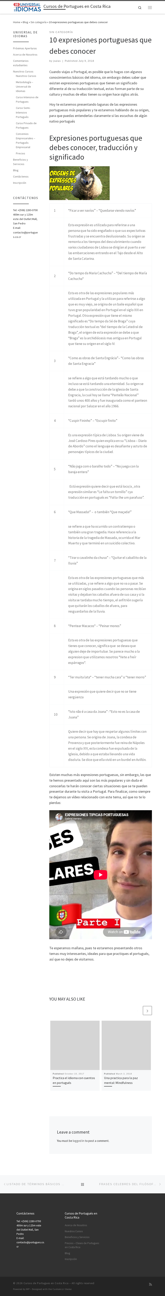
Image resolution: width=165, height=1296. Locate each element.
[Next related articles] (147, 1010)
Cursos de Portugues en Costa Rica (46, 1283)
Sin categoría (38, 22)
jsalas (57, 61)
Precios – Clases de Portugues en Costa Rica (82, 1245)
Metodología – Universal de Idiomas (24, 86)
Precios (20, 153)
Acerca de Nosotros (25, 54)
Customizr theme (62, 1289)
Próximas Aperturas (25, 48)
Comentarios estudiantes (21, 63)
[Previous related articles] (137, 1010)
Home (16, 22)
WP (28, 1289)
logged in (78, 1141)
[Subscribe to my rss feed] (150, 1284)
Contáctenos (21, 176)
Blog (25, 22)
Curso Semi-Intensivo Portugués (23, 112)
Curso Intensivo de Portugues (27, 99)
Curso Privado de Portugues (26, 125)
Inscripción (19, 183)
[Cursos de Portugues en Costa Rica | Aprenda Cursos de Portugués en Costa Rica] (27, 7)
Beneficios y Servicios (20, 162)
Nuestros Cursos (23, 71)
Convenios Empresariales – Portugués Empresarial (25, 140)
